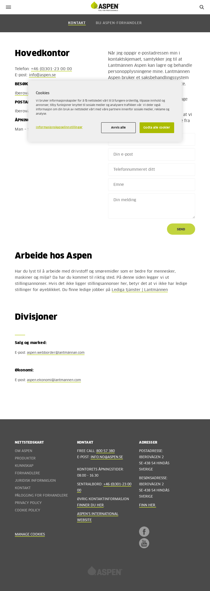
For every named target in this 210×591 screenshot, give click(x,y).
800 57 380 (105, 451)
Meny (8, 7)
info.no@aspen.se (107, 457)
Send (181, 229)
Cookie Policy (27, 510)
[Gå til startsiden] (105, 572)
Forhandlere (27, 473)
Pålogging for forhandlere (41, 495)
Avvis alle (118, 127)
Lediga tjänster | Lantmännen (140, 290)
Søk (201, 7)
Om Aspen (23, 451)
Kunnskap (24, 466)
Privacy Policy (28, 503)
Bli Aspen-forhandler (119, 23)
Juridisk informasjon (35, 480)
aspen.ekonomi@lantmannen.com (54, 380)
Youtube (144, 543)
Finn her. (147, 505)
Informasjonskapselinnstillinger (59, 127)
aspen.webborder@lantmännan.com (56, 352)
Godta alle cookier (156, 127)
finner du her (90, 505)
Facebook (144, 531)
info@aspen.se (42, 75)
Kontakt (77, 23)
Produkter (25, 458)
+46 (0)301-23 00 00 (51, 69)
